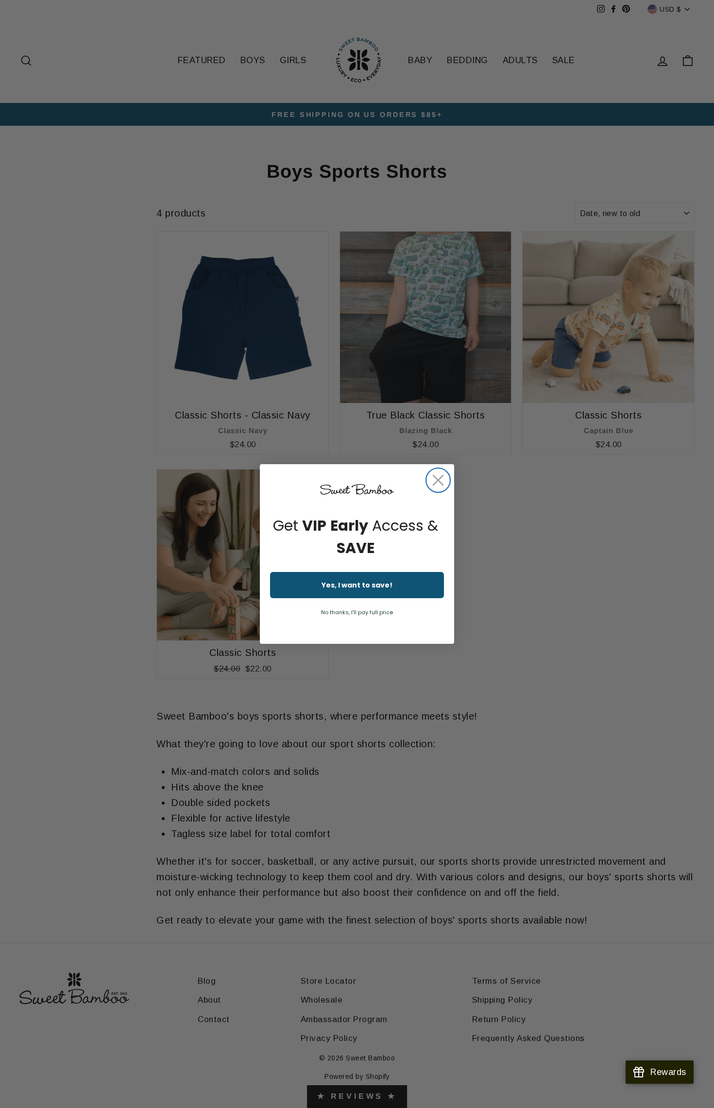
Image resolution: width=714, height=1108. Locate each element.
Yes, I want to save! (357, 585)
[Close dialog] (438, 480)
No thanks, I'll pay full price (357, 612)
